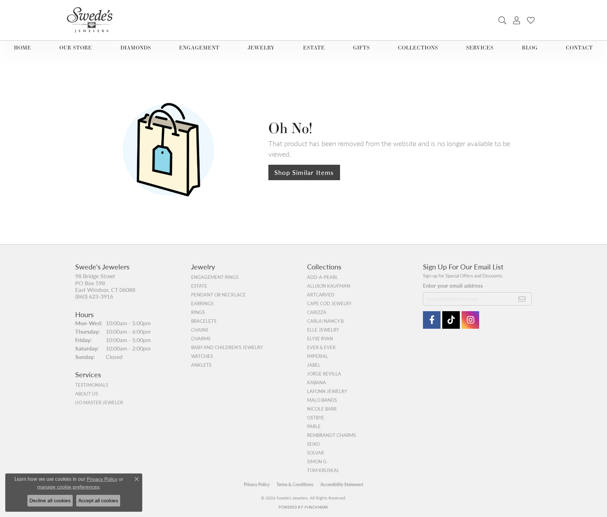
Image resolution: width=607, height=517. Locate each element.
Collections (418, 47)
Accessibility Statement (341, 484)
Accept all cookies (98, 500)
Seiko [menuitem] (313, 444)
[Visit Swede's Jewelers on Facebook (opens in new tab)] (431, 320)
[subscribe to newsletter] (522, 299)
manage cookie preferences (68, 487)
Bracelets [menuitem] (203, 321)
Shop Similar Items (304, 172)
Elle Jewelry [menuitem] (323, 330)
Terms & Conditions (294, 484)
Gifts (361, 47)
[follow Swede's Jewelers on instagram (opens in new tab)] (470, 320)
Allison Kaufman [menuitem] (328, 286)
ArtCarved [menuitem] (320, 295)
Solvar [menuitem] (315, 453)
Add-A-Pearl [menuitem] (322, 277)
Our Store (75, 47)
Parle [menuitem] (314, 426)
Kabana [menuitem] (316, 382)
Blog (530, 47)
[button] (502, 20)
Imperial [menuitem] (317, 356)
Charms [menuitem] (200, 338)
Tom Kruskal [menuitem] (323, 470)
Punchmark (316, 507)
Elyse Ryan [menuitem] (320, 338)
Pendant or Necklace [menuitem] (218, 295)
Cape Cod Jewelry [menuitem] (329, 303)
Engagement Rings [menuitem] (215, 277)
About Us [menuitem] (86, 394)
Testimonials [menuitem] (91, 385)
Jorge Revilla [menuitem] (324, 374)
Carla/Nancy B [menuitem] (325, 321)
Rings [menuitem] (198, 312)
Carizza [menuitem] (316, 312)
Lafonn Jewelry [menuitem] (327, 391)
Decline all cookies (50, 500)
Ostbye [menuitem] (315, 417)
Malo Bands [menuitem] (322, 400)
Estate (314, 47)
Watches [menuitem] (202, 356)
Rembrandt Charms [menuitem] (331, 435)
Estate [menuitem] (199, 286)
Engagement (199, 47)
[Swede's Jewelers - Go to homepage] (91, 20)
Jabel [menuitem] (313, 365)
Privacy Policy (256, 484)
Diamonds (135, 47)
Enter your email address (453, 285)
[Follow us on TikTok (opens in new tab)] (451, 320)
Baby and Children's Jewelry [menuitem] (227, 347)
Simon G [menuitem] (317, 461)
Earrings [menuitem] (202, 303)
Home (22, 47)
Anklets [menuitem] (201, 365)
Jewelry (261, 47)
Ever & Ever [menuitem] (321, 347)
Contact (579, 47)
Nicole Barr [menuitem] (322, 409)
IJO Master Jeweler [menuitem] (99, 402)
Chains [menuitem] (199, 330)
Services (480, 47)
